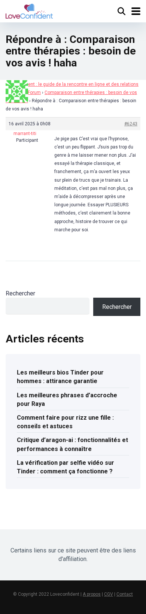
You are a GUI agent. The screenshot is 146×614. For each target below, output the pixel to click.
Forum (34, 92)
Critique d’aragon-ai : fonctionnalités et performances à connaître (72, 444)
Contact (124, 594)
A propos (92, 594)
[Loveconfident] (29, 10)
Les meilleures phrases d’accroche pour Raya (67, 399)
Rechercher (20, 293)
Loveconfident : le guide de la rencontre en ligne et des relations (72, 84)
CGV (108, 594)
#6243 (130, 123)
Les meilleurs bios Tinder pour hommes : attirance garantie (60, 377)
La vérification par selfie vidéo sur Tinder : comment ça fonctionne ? (65, 467)
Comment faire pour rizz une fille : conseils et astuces (65, 422)
